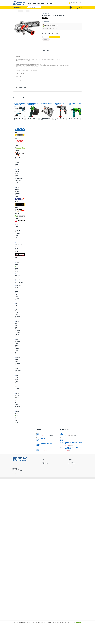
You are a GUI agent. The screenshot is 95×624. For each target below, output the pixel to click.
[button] (13, 13)
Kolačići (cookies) (44, 465)
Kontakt (51, 3)
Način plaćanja (70, 460)
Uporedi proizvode (46, 21)
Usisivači (32, 102)
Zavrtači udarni (61, 102)
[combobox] (34, 7)
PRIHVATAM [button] (78, 622)
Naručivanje (70, 459)
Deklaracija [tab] (49, 50)
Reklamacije (70, 465)
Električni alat (20, 10)
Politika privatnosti (45, 463)
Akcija (39, 3)
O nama (42, 3)
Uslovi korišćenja (44, 462)
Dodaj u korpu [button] (25, 119)
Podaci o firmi (44, 460)
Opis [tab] (44, 50)
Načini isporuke (70, 462)
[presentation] (14, 425)
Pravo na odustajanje (71, 463)
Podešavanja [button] (73, 622)
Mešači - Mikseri (47, 102)
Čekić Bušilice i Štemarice (17, 102)
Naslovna (29, 3)
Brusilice (27, 10)
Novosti (47, 3)
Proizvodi (34, 3)
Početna (14, 10)
